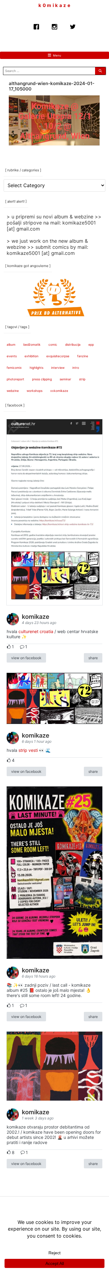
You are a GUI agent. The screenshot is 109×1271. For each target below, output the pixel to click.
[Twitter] (73, 25)
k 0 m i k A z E (54, 5)
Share (93, 658)
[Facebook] (36, 25)
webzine (13, 390)
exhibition (31, 356)
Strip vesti (28, 750)
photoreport (15, 379)
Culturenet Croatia (35, 631)
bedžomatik (32, 344)
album (11, 344)
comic (52, 344)
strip (82, 379)
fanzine (82, 356)
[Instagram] (54, 25)
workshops (34, 390)
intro (75, 367)
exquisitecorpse (57, 356)
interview (57, 367)
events (12, 356)
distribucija (73, 344)
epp (91, 344)
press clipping (42, 379)
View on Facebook (26, 658)
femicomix (14, 367)
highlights (36, 367)
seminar (65, 379)
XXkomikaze (59, 390)
